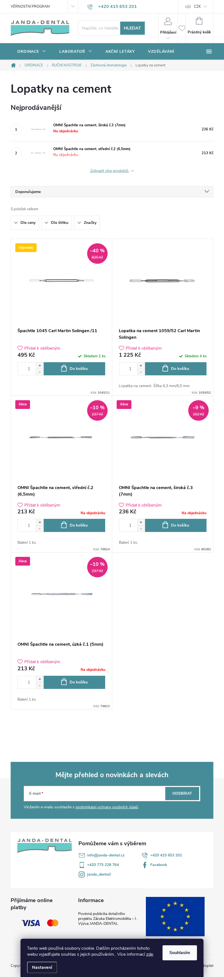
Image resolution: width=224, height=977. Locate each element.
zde (149, 954)
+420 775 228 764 (103, 864)
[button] (39, 365)
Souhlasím (179, 953)
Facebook (158, 864)
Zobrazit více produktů (109, 171)
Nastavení (42, 967)
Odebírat (182, 793)
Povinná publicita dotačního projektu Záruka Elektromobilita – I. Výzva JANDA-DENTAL (107, 918)
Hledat (132, 28)
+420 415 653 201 (166, 855)
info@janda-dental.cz (106, 855)
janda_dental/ (99, 874)
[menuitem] (32, 51)
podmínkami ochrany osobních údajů (107, 807)
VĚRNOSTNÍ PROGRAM (30, 6)
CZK (197, 6)
